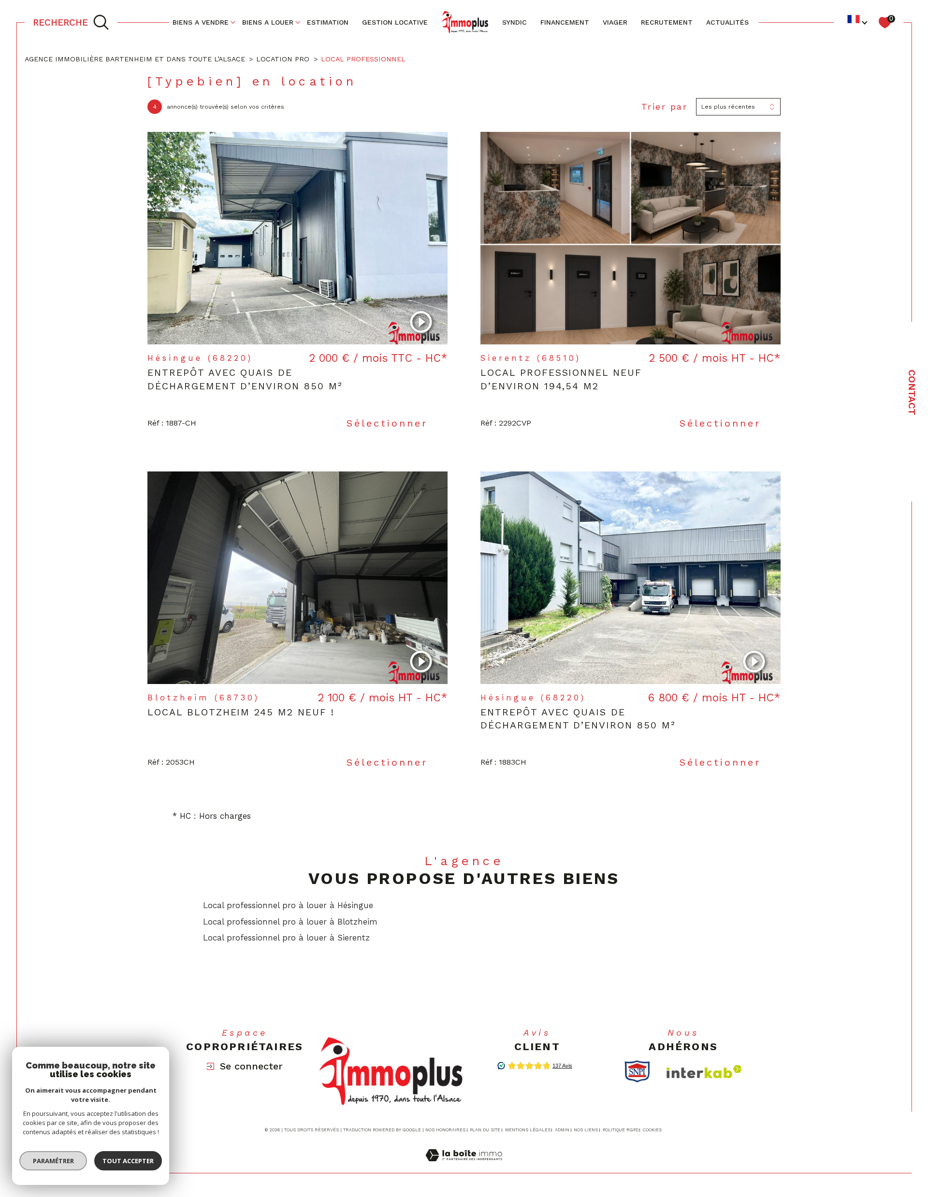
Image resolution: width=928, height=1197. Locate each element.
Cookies (652, 1129)
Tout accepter (128, 1160)
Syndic (514, 22)
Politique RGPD (620, 1129)
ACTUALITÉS (727, 22)
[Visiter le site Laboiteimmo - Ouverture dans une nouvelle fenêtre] (464, 1166)
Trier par (664, 106)
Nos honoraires (445, 1129)
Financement (564, 22)
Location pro (282, 59)
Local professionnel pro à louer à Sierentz (286, 937)
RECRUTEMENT (667, 22)
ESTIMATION (327, 22)
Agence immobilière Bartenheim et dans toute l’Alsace (135, 59)
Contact (912, 392)
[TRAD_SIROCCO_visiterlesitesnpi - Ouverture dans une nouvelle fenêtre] (637, 1071)
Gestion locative (395, 22)
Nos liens (586, 1129)
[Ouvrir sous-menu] (233, 21)
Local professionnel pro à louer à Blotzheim (290, 921)
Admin (562, 1129)
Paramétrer (53, 1160)
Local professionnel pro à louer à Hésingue (288, 905)
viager (615, 22)
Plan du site (485, 1129)
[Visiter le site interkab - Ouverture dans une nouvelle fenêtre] (704, 1071)
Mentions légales (528, 1129)
